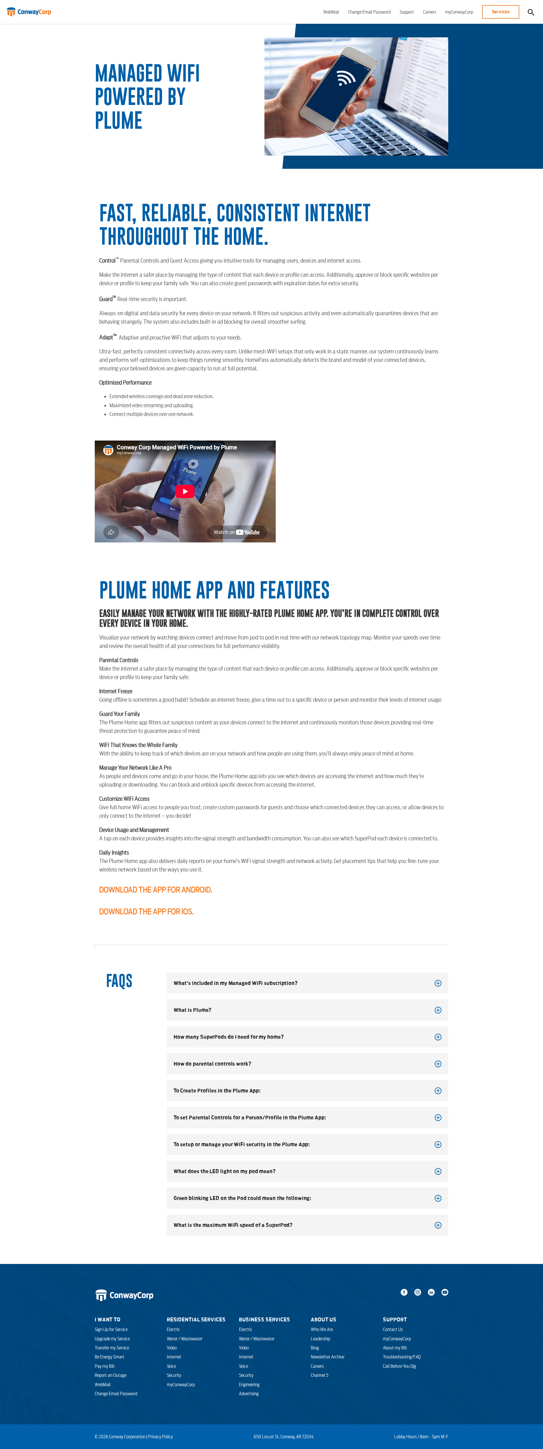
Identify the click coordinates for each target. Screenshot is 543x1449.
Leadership (320, 1338)
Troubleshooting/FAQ (402, 1357)
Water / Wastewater (184, 1338)
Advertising (249, 1393)
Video (172, 1348)
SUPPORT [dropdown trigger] (395, 1319)
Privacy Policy (160, 1436)
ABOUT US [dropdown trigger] (323, 1319)
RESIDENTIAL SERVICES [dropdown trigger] (196, 1319)
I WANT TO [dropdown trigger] (107, 1319)
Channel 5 (319, 1375)
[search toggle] (531, 12)
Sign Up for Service (111, 1329)
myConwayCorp (459, 12)
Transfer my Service (112, 1348)
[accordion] (307, 983)
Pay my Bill (105, 1366)
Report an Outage (110, 1375)
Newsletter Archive (327, 1357)
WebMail (331, 12)
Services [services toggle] (501, 11)
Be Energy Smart (109, 1357)
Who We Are (322, 1329)
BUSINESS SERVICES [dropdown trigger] (264, 1319)
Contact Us (393, 1329)
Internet (174, 1357)
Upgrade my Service (112, 1338)
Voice (171, 1366)
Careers (429, 12)
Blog (315, 1348)
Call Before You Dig (399, 1366)
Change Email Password (369, 12)
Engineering (249, 1384)
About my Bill (395, 1348)
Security (174, 1375)
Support (407, 12)
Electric (173, 1329)
